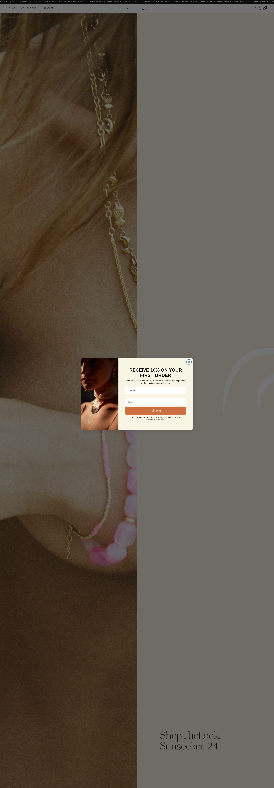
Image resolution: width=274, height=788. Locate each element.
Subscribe (155, 410)
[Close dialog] (189, 361)
